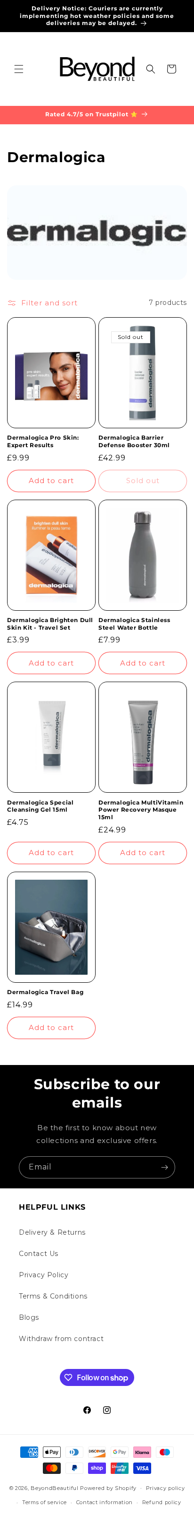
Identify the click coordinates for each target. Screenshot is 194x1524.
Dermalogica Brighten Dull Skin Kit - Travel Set (50, 623)
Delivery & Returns (52, 1232)
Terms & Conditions (53, 1296)
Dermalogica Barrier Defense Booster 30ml (134, 441)
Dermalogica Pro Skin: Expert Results (43, 441)
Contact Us (38, 1253)
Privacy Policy (43, 1275)
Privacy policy (165, 1488)
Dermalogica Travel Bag (45, 992)
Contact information (104, 1502)
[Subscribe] (164, 1167)
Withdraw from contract (61, 1338)
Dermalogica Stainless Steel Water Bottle (134, 623)
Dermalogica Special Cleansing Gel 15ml (40, 806)
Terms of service (44, 1502)
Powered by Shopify (108, 1487)
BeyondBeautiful (55, 1487)
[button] (18, 69)
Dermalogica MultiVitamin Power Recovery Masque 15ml (140, 810)
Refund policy (161, 1502)
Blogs (29, 1317)
